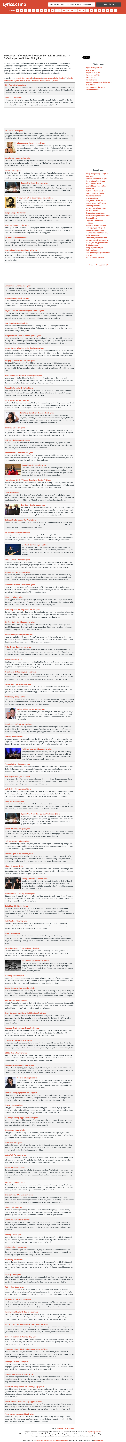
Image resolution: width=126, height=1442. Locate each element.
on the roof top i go (93, 235)
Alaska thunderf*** (60, 78)
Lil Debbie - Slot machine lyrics (16, 238)
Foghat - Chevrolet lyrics (14, 1105)
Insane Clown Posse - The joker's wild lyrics (21, 250)
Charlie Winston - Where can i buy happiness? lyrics (23, 1402)
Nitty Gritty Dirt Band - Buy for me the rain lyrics (22, 610)
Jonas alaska (48, 78)
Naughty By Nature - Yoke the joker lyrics (20, 361)
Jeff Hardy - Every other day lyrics (17, 841)
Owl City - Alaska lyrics (13, 1235)
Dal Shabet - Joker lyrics (14, 131)
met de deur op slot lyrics (95, 87)
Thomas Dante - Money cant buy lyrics (19, 453)
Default (18, 78)
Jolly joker (25, 78)
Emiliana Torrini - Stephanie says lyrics (19, 1195)
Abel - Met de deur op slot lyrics (17, 225)
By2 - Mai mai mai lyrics (13, 659)
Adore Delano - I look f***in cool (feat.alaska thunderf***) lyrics (28, 480)
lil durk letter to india (93, 183)
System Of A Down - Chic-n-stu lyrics (34, 183)
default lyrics (90, 85)
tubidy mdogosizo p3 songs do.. (97, 174)
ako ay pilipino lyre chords (95, 181)
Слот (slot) (38, 78)
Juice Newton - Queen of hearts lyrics (19, 1374)
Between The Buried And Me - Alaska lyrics (20, 520)
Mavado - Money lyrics (13, 933)
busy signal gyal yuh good (95, 228)
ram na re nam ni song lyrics (96, 208)
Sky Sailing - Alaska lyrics (14, 1260)
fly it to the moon (92, 245)
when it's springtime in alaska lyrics (98, 82)
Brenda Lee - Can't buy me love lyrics (18, 724)
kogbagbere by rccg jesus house (98, 252)
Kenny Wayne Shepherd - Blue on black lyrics (21, 1312)
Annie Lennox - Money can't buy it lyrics (19, 1414)
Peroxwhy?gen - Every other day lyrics (19, 854)
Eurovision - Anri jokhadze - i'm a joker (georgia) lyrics (24, 1387)
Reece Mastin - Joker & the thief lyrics (19, 388)
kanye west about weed (94, 220)
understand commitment (95, 230)
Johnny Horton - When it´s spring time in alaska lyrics (24, 348)
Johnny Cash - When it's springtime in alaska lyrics (35, 198)
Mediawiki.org (98, 1440)
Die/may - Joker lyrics (13, 1275)
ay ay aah (89, 255)
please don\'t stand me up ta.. (97, 238)
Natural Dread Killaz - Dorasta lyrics (18, 1167)
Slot (31, 78)
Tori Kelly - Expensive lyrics (15, 428)
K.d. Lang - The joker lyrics (14, 976)
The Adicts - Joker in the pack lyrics (18, 572)
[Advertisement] (63, 34)
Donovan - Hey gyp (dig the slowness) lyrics (21, 1093)
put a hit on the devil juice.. (95, 257)
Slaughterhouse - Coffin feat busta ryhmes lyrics (23, 336)
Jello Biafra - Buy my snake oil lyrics (18, 789)
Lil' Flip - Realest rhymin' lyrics (16, 1053)
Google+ (71, 1428)
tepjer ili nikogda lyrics (94, 67)
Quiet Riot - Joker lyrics (13, 97)
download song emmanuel (95, 213)
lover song (90, 176)
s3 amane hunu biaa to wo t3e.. (97, 233)
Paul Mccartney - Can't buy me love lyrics (37, 749)
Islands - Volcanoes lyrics (14, 1207)
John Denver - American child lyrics (18, 286)
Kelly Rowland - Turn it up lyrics (16, 921)
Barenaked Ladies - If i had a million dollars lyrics (22, 948)
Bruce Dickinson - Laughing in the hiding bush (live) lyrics (25, 1013)
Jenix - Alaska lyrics (12, 493)
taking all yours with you (94, 248)
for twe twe (90, 188)
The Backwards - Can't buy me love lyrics (20, 894)
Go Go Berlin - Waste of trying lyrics (18, 1299)
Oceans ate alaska (38, 81)
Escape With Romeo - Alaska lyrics (17, 532)
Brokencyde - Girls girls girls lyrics (17, 776)
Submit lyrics (48, 1440)
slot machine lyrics (92, 90)
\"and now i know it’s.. (94, 196)
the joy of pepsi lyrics (94, 72)
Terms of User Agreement (98, 265)
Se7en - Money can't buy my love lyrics (19, 634)
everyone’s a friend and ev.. (96, 201)
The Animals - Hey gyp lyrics (15, 1130)
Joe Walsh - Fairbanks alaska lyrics (17, 1220)
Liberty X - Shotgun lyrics (14, 866)
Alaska (55, 81)
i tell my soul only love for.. (95, 191)
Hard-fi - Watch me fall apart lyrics (17, 829)
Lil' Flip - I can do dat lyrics (14, 801)
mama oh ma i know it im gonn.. (97, 178)
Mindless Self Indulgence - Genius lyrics (19, 1065)
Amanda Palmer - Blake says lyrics (17, 764)
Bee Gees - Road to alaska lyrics (33, 505)
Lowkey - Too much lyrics (14, 737)
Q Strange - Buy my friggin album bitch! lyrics (21, 1118)
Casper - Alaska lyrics (13, 170)
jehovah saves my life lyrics (96, 203)
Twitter (66, 1428)
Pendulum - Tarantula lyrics (15, 1182)
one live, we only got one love (97, 243)
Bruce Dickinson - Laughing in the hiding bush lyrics (23, 375)
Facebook (60, 1428)
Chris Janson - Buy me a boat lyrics (18, 400)
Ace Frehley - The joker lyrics (15, 697)
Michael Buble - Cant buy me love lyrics (31, 709)
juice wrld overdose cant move (97, 186)
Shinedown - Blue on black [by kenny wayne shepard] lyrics (26, 1349)
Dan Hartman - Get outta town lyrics (18, 684)
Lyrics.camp (14, 4)
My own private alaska (22, 81)
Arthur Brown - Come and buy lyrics (18, 647)
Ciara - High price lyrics (13, 1143)
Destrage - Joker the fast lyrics (16, 1362)
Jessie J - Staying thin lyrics (27, 1078)
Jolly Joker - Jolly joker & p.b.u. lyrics (18, 1040)
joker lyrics (90, 70)
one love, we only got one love (97, 240)
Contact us (39, 1440)
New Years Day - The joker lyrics (16, 323)
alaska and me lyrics (93, 75)
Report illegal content (94, 1432)
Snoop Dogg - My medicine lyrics (34, 465)
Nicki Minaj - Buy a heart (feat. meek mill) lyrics (37, 413)
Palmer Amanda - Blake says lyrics (17, 560)
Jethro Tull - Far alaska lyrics (15, 1155)
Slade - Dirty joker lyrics (14, 597)
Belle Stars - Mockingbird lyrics (16, 906)
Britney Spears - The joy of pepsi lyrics (31, 143)
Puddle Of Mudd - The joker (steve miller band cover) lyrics (26, 1324)
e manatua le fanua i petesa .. (96, 225)
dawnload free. (91, 218)
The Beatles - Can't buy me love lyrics (35, 961)
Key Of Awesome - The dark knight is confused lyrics (24, 311)
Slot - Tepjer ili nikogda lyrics (15, 85)
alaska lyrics (90, 77)
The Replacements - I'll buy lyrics (17, 298)
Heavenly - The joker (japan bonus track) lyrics (22, 1028)
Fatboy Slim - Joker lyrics (14, 1287)
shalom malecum (92, 250)
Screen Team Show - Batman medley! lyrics (21, 1337)
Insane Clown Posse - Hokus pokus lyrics (20, 585)
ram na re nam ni (92, 211)
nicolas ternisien (92, 198)
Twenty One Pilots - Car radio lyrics (34, 879)
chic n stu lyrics (91, 80)
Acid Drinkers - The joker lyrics (16, 1001)
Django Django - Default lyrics (15, 213)
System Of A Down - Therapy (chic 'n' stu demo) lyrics (40, 814)
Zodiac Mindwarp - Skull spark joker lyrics (20, 988)
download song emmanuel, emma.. (98, 215)
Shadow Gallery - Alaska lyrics (16, 1247)
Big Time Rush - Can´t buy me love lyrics (20, 622)
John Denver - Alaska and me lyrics (18, 158)
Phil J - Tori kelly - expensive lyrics (17, 440)
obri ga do (89, 223)
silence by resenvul (93, 206)
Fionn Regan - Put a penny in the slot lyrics (20, 672)
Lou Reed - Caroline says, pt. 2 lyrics (35, 545)
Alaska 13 (48, 81)
